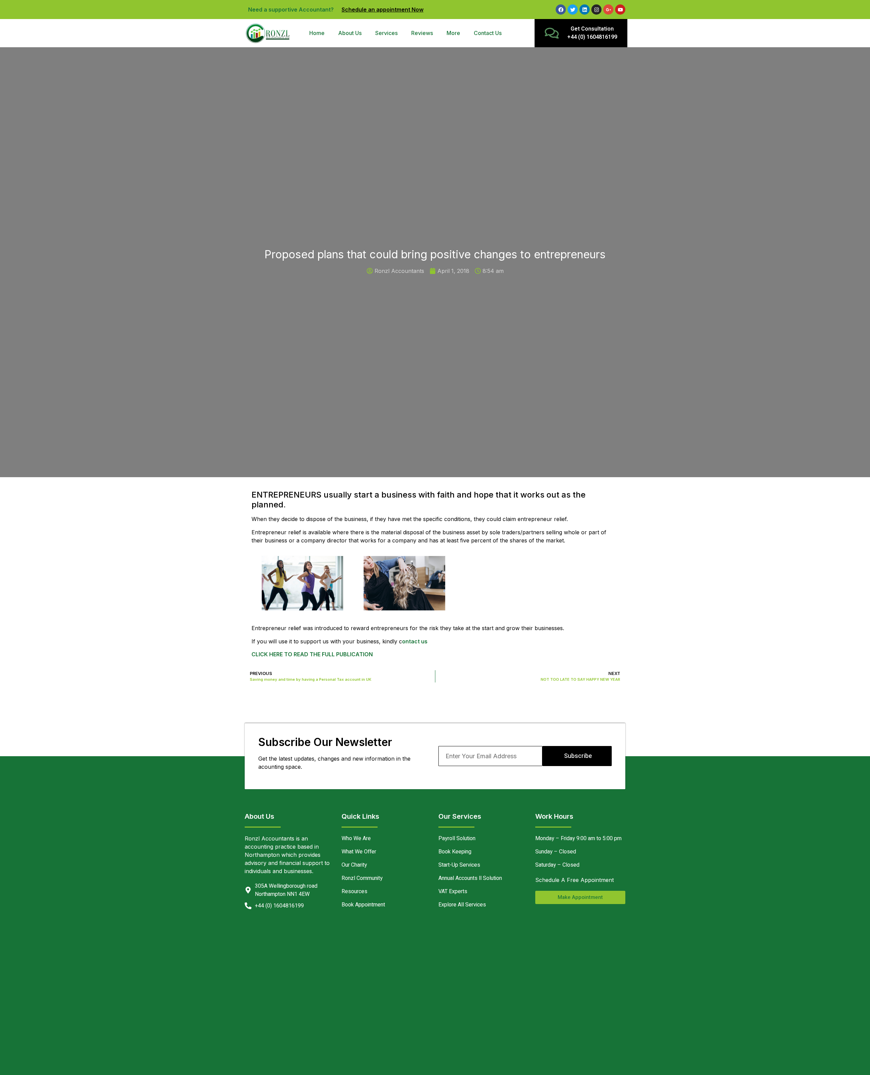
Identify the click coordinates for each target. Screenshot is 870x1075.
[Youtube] (620, 9)
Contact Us (488, 33)
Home (317, 33)
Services (386, 33)
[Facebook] (561, 9)
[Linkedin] (584, 9)
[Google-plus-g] (608, 9)
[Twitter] (573, 9)
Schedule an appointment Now (382, 9)
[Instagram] (596, 9)
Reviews (422, 33)
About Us (350, 33)
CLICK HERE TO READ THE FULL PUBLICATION (312, 654)
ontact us (415, 641)
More (453, 33)
